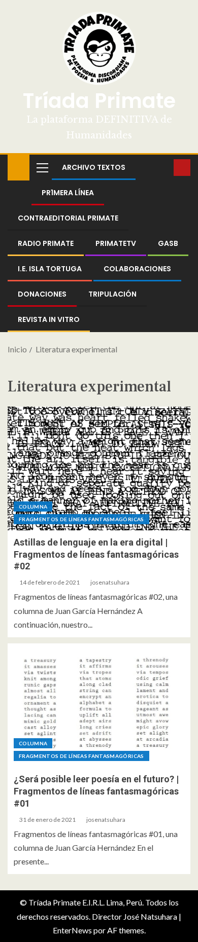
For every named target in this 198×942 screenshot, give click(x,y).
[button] (41, 167)
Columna (33, 506)
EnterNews (72, 930)
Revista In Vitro (49, 319)
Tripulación (112, 294)
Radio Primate (46, 243)
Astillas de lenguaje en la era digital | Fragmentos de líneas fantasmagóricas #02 (96, 554)
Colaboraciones (137, 269)
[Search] (164, 167)
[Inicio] (18, 166)
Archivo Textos (93, 167)
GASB (168, 243)
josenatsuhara (109, 582)
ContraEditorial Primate (68, 218)
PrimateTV (115, 243)
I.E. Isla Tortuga (50, 269)
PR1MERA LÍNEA (68, 193)
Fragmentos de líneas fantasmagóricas (81, 519)
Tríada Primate (99, 101)
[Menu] (41, 167)
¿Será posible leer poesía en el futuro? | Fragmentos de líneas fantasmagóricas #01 (96, 791)
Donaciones (42, 294)
